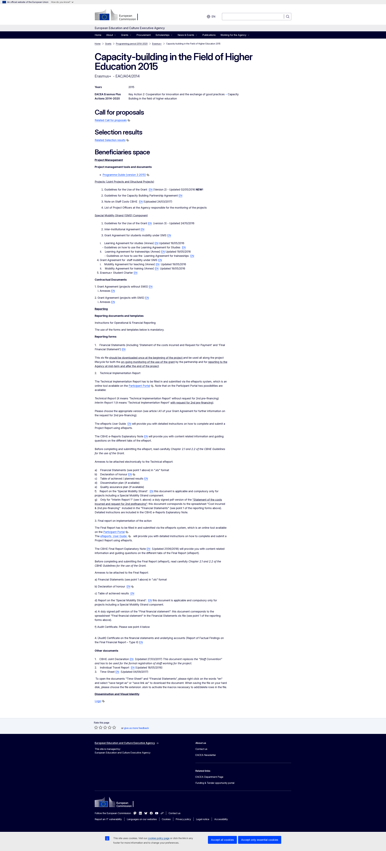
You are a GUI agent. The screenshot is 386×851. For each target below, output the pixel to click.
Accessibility (221, 819)
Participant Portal (139, 385)
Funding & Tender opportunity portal (214, 782)
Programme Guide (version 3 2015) (124, 174)
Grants (108, 43)
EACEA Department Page (209, 776)
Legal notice (202, 819)
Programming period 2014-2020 (132, 43)
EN (150, 189)
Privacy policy (183, 819)
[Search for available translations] (128, 120)
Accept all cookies (222, 839)
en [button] (213, 16)
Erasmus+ (157, 43)
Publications (209, 34)
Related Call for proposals (111, 120)
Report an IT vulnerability (108, 819)
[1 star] (96, 727)
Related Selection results (110, 140)
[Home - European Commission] (119, 15)
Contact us (201, 748)
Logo (98, 701)
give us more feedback (136, 728)
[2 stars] (98, 727)
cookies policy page (158, 838)
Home (98, 34)
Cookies (166, 819)
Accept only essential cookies (259, 839)
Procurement (143, 34)
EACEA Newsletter (205, 755)
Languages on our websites (142, 819)
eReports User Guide (113, 536)
